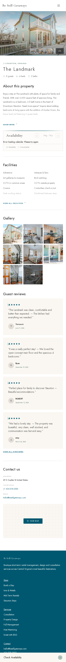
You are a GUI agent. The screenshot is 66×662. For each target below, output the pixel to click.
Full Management (11, 624)
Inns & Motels (9, 590)
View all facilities (13, 203)
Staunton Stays (10, 600)
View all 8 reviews (13, 452)
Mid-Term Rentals (11, 595)
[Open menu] (58, 5)
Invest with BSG (10, 634)
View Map (34, 521)
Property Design (11, 619)
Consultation (9, 614)
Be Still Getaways (14, 5)
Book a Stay (9, 585)
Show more (9, 125)
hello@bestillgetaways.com (14, 497)
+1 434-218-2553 (10, 488)
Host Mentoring (10, 629)
